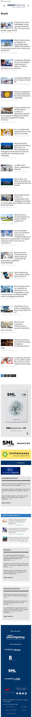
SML (17, 704)
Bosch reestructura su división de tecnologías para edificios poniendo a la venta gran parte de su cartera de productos (15, 45)
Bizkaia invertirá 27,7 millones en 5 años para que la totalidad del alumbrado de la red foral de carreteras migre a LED (18, 539)
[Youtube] (25, 693)
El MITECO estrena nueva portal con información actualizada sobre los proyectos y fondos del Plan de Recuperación (17, 521)
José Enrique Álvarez (6, 314)
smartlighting (5, 32)
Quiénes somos (11, 707)
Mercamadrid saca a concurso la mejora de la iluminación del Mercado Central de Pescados (15, 602)
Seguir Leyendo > (7, 503)
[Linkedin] (20, 693)
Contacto (24, 710)
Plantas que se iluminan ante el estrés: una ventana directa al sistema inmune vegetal (15, 595)
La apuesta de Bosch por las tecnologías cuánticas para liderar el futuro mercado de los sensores (16, 64)
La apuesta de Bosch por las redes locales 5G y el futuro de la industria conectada (22, 361)
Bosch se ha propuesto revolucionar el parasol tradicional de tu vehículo (15, 326)
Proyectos (7, 550)
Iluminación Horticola (11, 589)
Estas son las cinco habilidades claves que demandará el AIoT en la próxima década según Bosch (15, 26)
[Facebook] (17, 693)
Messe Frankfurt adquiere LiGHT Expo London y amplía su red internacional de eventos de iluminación (15, 497)
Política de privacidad (10, 710)
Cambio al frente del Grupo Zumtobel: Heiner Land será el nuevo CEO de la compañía (16, 484)
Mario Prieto (17, 171)
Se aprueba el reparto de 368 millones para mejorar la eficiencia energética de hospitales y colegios (16, 489)
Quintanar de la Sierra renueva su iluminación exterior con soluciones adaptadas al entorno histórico (16, 565)
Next (13, 375)
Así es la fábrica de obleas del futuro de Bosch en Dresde (22, 131)
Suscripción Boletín (11, 713)
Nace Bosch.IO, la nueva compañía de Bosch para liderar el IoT (22, 309)
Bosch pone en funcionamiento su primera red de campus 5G (22, 218)
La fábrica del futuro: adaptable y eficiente (22, 167)
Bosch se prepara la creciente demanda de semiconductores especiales (22, 95)
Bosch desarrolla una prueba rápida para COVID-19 (21, 274)
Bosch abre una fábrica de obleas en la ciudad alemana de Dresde (22, 182)
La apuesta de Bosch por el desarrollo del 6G (22, 80)
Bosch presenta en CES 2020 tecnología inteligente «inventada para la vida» (15, 344)
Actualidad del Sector (10, 478)
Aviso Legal (24, 707)
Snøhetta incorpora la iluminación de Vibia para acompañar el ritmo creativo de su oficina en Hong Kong (15, 572)
